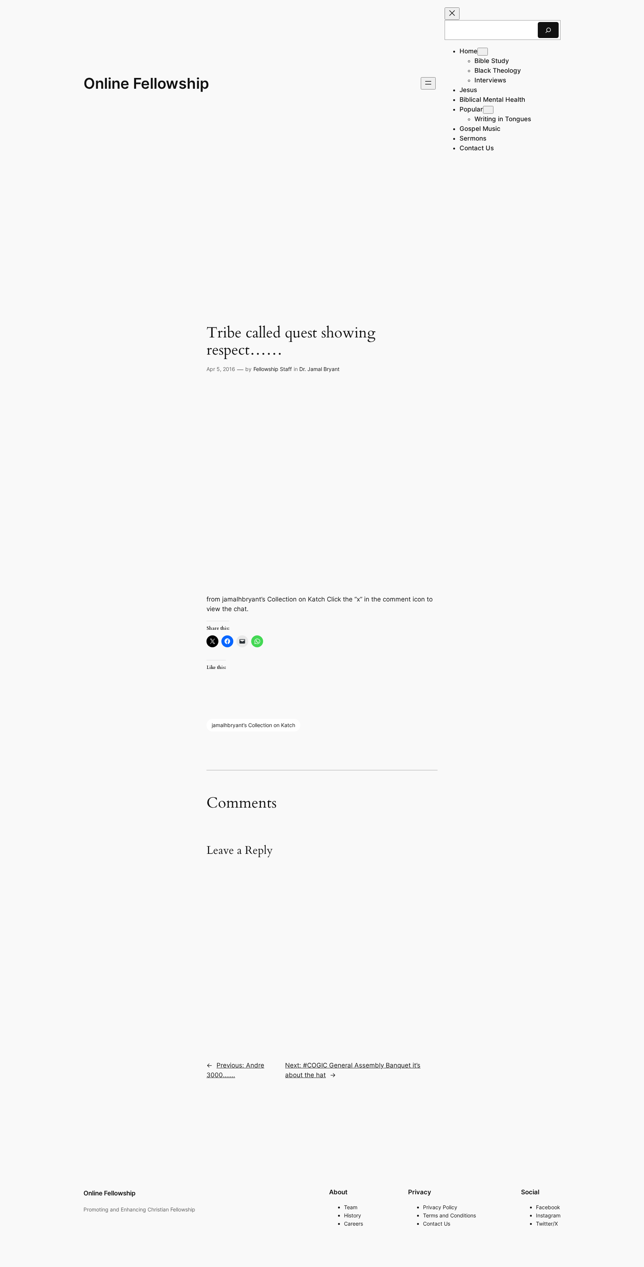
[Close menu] (452, 13)
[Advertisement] (322, 226)
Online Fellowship (146, 83)
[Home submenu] (482, 52)
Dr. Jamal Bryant (319, 369)
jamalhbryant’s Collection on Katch (253, 725)
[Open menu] (428, 83)
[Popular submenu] (488, 110)
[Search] (548, 30)
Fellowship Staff (272, 369)
